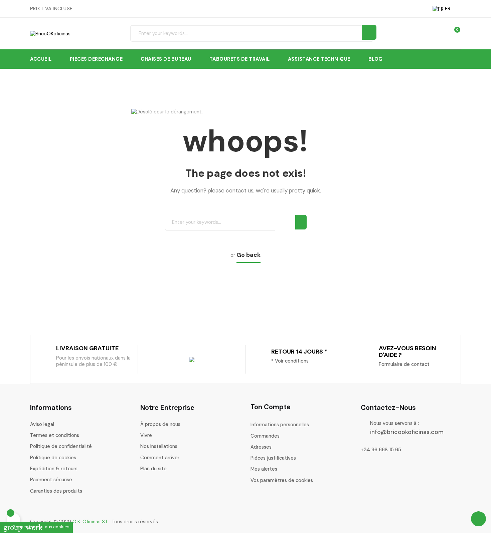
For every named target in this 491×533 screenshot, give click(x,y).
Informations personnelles (280, 424)
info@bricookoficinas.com (407, 432)
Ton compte (271, 407)
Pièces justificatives (273, 458)
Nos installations (158, 446)
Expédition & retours (53, 468)
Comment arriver (159, 457)
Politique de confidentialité (61, 446)
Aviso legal (42, 424)
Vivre (146, 435)
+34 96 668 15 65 (381, 449)
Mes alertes (264, 469)
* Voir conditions (290, 361)
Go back (248, 255)
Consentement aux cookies (36, 527)
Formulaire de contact (404, 364)
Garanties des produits (56, 491)
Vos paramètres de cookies (282, 480)
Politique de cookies (53, 457)
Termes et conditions (54, 435)
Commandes (265, 436)
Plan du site (153, 468)
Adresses (261, 447)
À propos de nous (160, 424)
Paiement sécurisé (51, 479)
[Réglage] (441, 33)
